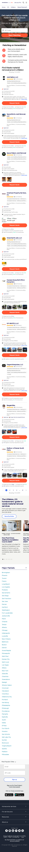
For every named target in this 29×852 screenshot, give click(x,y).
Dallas (4, 723)
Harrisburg (5, 702)
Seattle (4, 749)
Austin (4, 720)
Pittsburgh (5, 708)
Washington (6, 610)
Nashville (5, 717)
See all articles (9, 516)
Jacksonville (6, 616)
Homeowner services (9, 806)
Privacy (5, 836)
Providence (6, 711)
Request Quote (14, 103)
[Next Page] (26, 490)
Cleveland (5, 691)
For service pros (7, 812)
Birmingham (6, 572)
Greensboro (6, 679)
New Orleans (6, 639)
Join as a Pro (17, 2)
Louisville (5, 636)
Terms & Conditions (14, 841)
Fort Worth (5, 728)
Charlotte (5, 676)
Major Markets (8, 568)
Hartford (4, 607)
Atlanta (4, 627)
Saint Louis (5, 662)
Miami (4, 619)
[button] (4, 179)
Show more (24, 99)
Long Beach (6, 584)
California (10, 836)
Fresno (4, 581)
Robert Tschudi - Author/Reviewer (11, 533)
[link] (14, 81)
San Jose (5, 601)
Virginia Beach (6, 746)
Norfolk (4, 740)
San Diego (5, 596)
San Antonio (6, 734)
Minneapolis (6, 653)
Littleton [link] (13, 7)
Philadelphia (6, 705)
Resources (5, 817)
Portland (5, 699)
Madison (4, 751)
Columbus (5, 694)
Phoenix (4, 575)
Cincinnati (5, 688)
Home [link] (3, 7)
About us (5, 822)
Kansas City (6, 659)
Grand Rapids (6, 650)
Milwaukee (5, 754)
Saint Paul (5, 656)
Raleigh (4, 682)
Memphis (5, 714)
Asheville (5, 673)
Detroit (4, 647)
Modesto (5, 590)
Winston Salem (7, 685)
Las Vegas (5, 665)
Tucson (4, 578)
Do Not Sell (16, 836)
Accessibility (22, 836)
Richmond (5, 743)
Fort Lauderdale (7, 613)
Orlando (4, 621)
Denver (4, 604)
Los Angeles (6, 587)
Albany (4, 668)
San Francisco (6, 598)
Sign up (14, 779)
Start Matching (14, 35)
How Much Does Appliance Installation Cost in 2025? (10, 540)
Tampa (4, 624)
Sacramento (6, 593)
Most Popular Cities (8, 762)
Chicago (4, 630)
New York (5, 671)
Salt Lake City (6, 737)
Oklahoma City (7, 697)
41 (22, 490)
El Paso (4, 725)
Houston (4, 731)
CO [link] (8, 7)
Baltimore (5, 642)
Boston (4, 645)
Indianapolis (6, 633)
